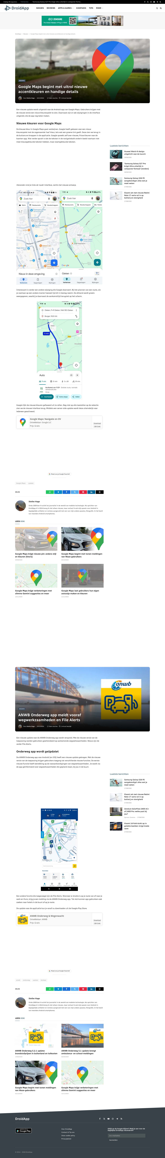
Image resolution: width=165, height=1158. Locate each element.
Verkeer (43, 980)
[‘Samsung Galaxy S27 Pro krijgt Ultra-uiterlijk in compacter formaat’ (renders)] (116, 166)
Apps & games (65, 8)
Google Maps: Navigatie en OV (45, 419)
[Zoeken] (161, 8)
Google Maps (20, 483)
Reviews (51, 8)
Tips (91, 8)
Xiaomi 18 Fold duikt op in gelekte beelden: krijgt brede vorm (136, 826)
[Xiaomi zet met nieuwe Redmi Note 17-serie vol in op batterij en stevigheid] (116, 195)
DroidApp (18, 34)
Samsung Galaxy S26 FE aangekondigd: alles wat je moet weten (135, 180)
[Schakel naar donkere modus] (157, 8)
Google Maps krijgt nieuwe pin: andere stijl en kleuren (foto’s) (35, 555)
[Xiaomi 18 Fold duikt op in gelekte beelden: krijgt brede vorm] (116, 826)
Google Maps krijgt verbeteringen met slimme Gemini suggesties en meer (33, 592)
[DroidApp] (17, 8)
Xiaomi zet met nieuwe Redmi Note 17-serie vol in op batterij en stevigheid (137, 195)
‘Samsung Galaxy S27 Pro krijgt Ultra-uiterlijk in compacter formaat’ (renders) (57, 2)
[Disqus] (59, 633)
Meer (98, 8)
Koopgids (81, 8)
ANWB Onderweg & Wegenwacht (47, 915)
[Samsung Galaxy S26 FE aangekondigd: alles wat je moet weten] (116, 181)
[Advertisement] (59, 163)
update (30, 483)
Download (97, 423)
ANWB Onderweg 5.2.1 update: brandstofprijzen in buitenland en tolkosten (36, 1052)
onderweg (26, 980)
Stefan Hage (31, 98)
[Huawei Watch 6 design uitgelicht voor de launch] (116, 154)
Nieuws (40, 8)
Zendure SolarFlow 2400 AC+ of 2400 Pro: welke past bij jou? (136, 811)
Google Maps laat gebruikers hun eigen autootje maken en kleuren (80, 592)
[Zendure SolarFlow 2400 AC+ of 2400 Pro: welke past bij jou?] (116, 811)
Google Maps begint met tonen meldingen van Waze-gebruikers (81, 555)
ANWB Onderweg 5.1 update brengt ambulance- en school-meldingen (78, 1052)
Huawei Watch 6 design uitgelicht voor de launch (135, 152)
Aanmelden (113, 1140)
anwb (18, 980)
